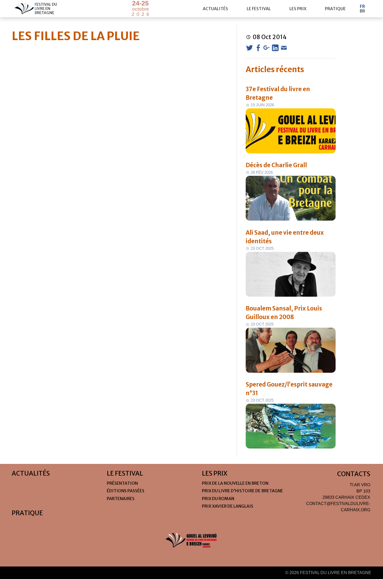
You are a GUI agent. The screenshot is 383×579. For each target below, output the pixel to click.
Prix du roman (218, 498)
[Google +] (266, 48)
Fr (362, 6)
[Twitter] (249, 48)
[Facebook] (258, 48)
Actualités (215, 8)
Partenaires (120, 498)
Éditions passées (125, 490)
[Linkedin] (275, 48)
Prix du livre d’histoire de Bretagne (242, 490)
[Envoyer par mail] (284, 48)
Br (362, 11)
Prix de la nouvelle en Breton (235, 483)
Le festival (259, 8)
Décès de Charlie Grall (276, 165)
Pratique (335, 8)
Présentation (122, 483)
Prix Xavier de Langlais (227, 506)
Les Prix (297, 8)
